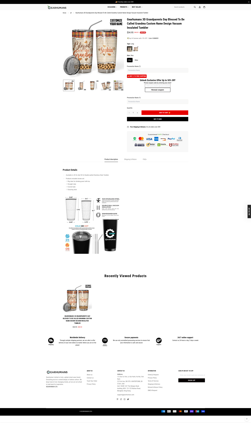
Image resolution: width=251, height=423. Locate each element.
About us (89, 375)
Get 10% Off (249, 211)
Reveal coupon (157, 90)
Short (136, 49)
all (70, 13)
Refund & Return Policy (155, 387)
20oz (129, 60)
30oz (136, 60)
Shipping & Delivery (154, 384)
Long (129, 49)
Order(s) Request (153, 375)
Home (64, 13)
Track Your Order (92, 381)
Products (123, 7)
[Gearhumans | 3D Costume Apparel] (57, 7)
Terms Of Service (153, 381)
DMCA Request (152, 390)
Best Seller (136, 7)
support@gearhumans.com (125, 395)
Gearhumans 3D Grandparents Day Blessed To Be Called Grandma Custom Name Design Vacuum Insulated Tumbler (77, 319)
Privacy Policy (91, 384)
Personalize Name (134, 66)
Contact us (90, 378)
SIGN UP (191, 380)
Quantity (129, 108)
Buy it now (158, 119)
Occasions (111, 7)
